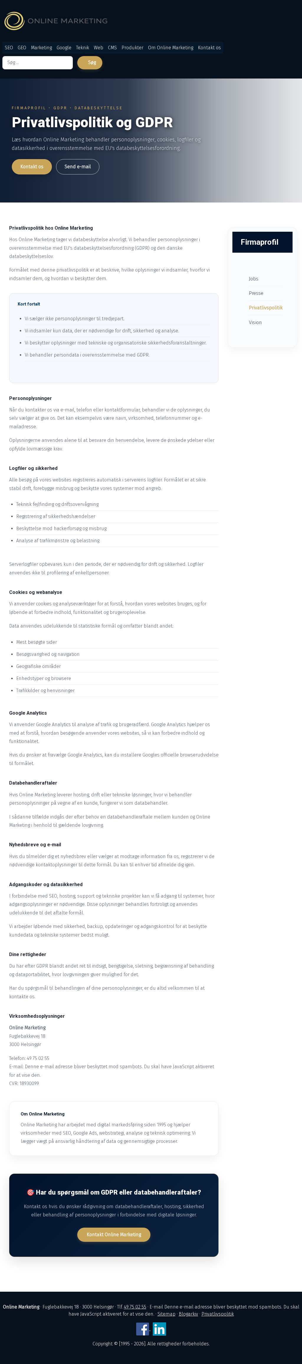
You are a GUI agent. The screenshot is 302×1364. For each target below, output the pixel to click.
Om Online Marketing (170, 47)
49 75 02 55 (135, 1307)
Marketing (41, 47)
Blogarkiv (188, 1314)
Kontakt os (209, 47)
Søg (92, 62)
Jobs (253, 279)
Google (64, 47)
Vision (255, 322)
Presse (256, 293)
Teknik (82, 47)
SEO (9, 47)
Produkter (132, 47)
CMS (112, 47)
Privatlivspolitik (266, 308)
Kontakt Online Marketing (114, 1234)
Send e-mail (78, 166)
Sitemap (166, 1314)
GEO (22, 47)
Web (98, 47)
